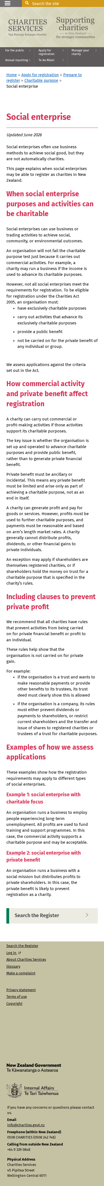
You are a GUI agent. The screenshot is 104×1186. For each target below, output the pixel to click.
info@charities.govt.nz (26, 1125)
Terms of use (16, 997)
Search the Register (37, 915)
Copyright (14, 1004)
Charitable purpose (41, 81)
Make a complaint (20, 973)
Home (11, 75)
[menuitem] (17, 52)
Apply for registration (40, 75)
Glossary (13, 967)
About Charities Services (26, 960)
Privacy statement (21, 990)
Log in (11, 953)
